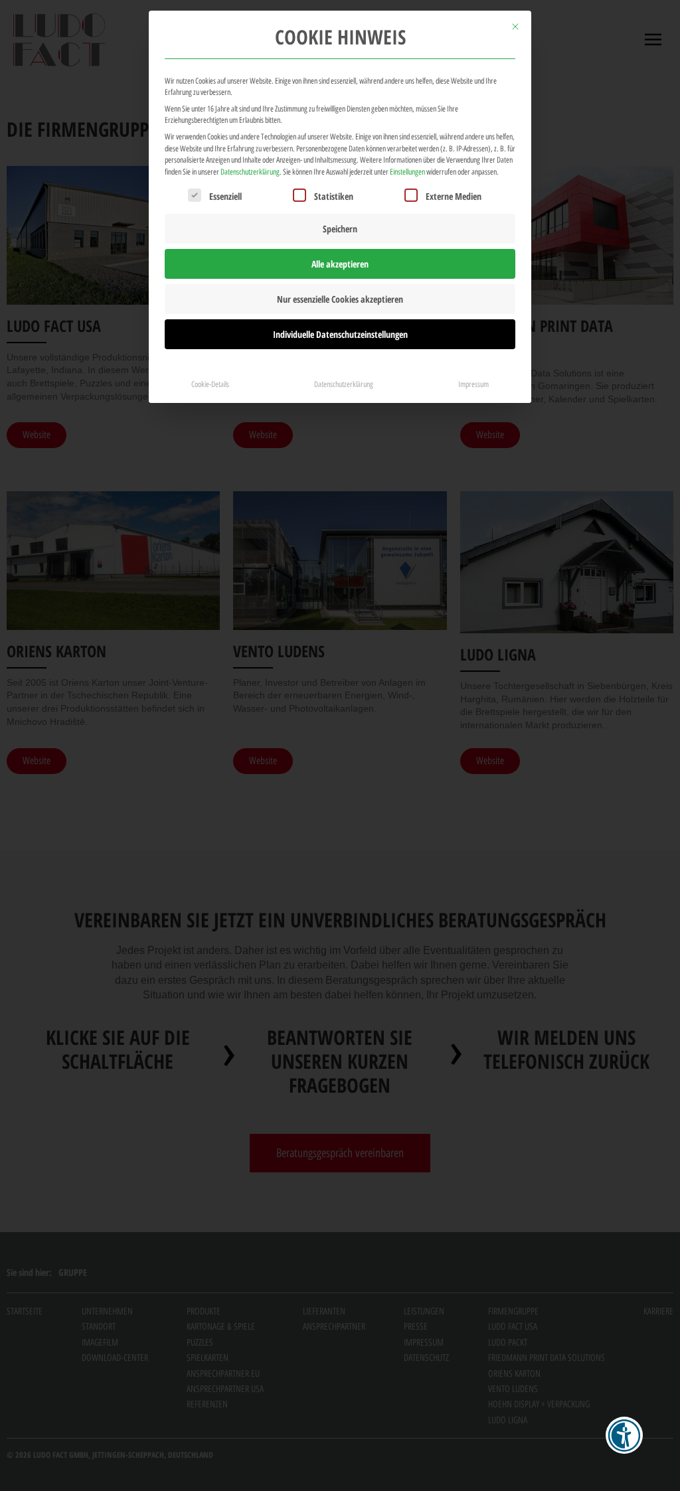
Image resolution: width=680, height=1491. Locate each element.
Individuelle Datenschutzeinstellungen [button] (340, 334)
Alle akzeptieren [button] (340, 264)
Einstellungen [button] (407, 172)
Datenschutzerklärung (250, 172)
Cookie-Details (210, 384)
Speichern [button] (340, 228)
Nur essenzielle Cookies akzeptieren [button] (340, 299)
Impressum (473, 384)
